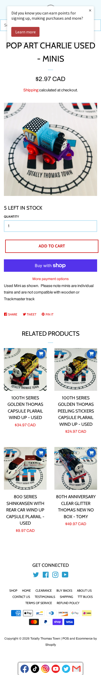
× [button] (90, 10)
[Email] (76, 669)
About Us (84, 590)
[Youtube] (56, 669)
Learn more (25, 31)
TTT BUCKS (85, 597)
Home (26, 590)
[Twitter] (66, 669)
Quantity (11, 216)
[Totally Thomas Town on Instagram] (55, 576)
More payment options (50, 279)
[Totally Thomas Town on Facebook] (45, 576)
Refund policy (68, 603)
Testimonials (45, 597)
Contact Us (21, 597)
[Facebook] (24, 669)
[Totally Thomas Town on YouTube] (65, 576)
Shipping (30, 90)
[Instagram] (45, 669)
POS (65, 638)
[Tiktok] (35, 669)
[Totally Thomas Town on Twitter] (36, 576)
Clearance (43, 590)
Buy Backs (64, 590)
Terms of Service (38, 603)
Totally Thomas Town (45, 638)
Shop (13, 590)
